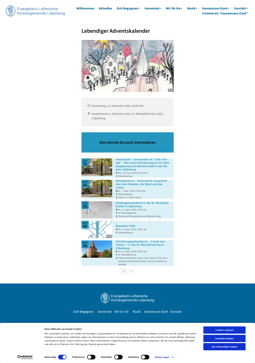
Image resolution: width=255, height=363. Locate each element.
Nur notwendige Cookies (224, 346)
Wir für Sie (173, 8)
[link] (128, 8)
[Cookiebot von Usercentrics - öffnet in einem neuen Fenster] (25, 357)
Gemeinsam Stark (215, 8)
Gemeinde (151, 8)
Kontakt (240, 8)
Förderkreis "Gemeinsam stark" (225, 13)
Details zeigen (162, 357)
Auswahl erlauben (224, 338)
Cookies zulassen (224, 330)
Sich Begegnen (127, 8)
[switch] (91, 357)
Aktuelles (105, 8)
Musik (191, 8)
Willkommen (85, 8)
